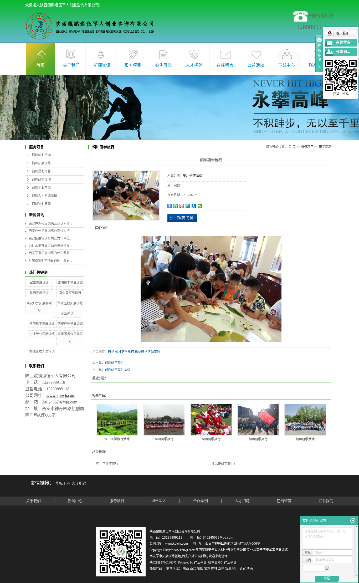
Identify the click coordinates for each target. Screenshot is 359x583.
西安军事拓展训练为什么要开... (50, 253)
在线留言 (225, 65)
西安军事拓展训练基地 (165, 556)
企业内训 (67, 313)
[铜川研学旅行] (164, 420)
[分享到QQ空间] (175, 206)
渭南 (250, 568)
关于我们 (71, 65)
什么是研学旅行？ (224, 464)
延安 (242, 568)
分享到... (343, 52)
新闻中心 (75, 501)
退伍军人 (158, 501)
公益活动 (255, 65)
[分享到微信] (200, 206)
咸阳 (200, 568)
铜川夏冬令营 (41, 171)
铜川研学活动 (41, 179)
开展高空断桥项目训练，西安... (50, 260)
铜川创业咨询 (41, 155)
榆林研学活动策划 (147, 352)
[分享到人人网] (194, 206)
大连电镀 (78, 483)
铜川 (235, 568)
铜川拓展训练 (41, 163)
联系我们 (326, 501)
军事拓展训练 (39, 283)
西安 (193, 568)
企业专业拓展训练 (42, 334)
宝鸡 (207, 568)
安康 (228, 568)
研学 (111, 352)
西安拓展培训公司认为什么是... (50, 238)
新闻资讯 (102, 65)
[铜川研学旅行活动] (117, 420)
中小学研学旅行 (107, 464)
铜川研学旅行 (114, 363)
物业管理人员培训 (42, 351)
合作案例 (201, 501)
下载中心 (286, 65)
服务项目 (132, 65)
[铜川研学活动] (305, 420)
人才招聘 (194, 65)
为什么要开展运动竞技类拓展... (50, 246)
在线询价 (182, 218)
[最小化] (352, 520)
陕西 (186, 568)
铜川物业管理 (41, 204)
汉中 (221, 568)
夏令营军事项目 (70, 293)
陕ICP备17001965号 (163, 562)
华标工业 (62, 483)
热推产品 (156, 568)
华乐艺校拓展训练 (70, 303)
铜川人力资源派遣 (44, 196)
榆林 (214, 568)
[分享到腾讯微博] (188, 206)
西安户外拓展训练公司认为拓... (50, 224)
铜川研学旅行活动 (117, 369)
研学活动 (325, 147)
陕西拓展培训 (39, 293)
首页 (40, 65)
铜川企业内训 (41, 188)
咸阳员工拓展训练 (70, 283)
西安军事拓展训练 (275, 550)
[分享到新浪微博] (182, 206)
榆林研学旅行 (124, 352)
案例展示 (163, 65)
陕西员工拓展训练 (42, 324)
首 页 (292, 147)
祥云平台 (200, 562)
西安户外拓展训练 (70, 324)
